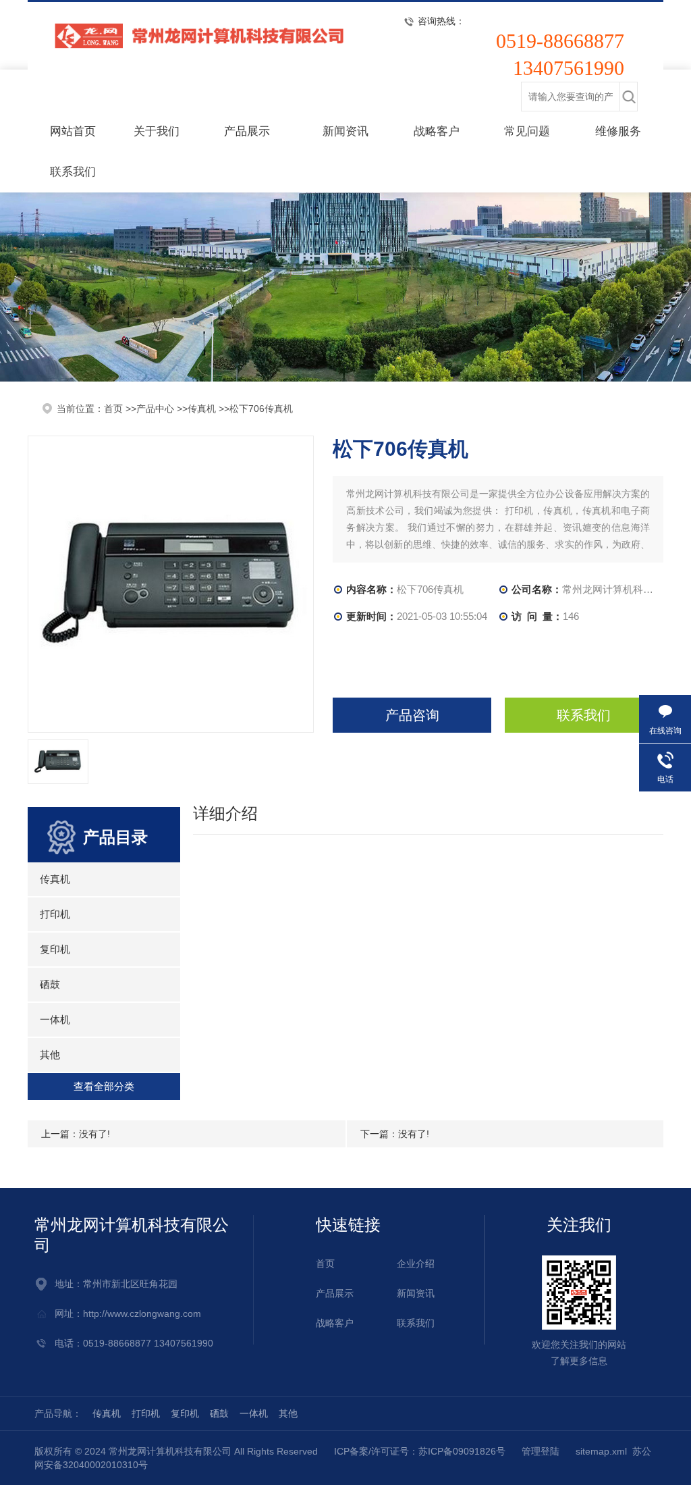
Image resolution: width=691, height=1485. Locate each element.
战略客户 (437, 131)
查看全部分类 (104, 1086)
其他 (50, 1054)
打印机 (55, 914)
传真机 (202, 408)
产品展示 (247, 131)
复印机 (55, 949)
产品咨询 (412, 715)
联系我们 (73, 171)
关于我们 (156, 131)
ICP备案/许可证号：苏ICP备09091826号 (419, 1451)
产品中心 (155, 408)
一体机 (55, 1019)
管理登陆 (540, 1451)
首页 (325, 1263)
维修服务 (618, 131)
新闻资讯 (345, 131)
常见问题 (527, 131)
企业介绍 (416, 1263)
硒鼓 (50, 984)
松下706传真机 (261, 408)
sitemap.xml (601, 1451)
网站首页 (73, 131)
